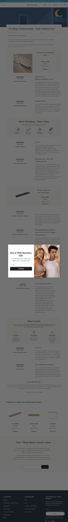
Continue (21, 269)
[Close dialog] (58, 246)
